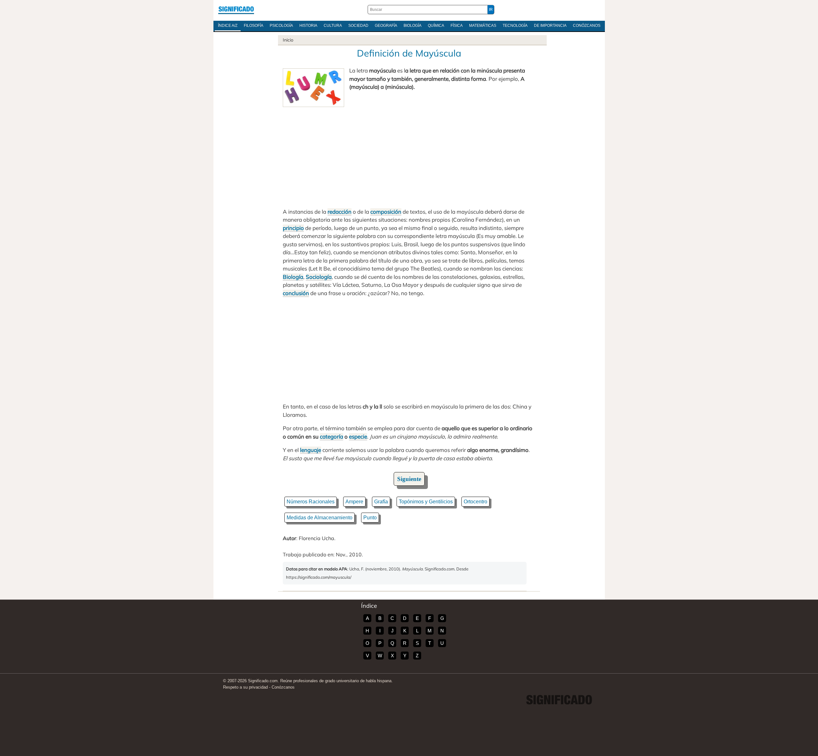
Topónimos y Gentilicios (426, 501)
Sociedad (358, 25)
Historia (308, 25)
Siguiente (409, 479)
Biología (412, 25)
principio (293, 228)
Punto (370, 517)
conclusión (296, 293)
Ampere (354, 501)
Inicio (288, 40)
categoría (331, 436)
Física (457, 25)
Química (436, 25)
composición (385, 211)
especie (358, 436)
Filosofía (253, 25)
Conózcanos (586, 25)
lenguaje (310, 450)
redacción (339, 211)
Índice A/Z (227, 25)
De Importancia (550, 25)
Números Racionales (311, 501)
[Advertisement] (409, 155)
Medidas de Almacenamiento (319, 517)
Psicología (281, 25)
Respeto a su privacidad (245, 687)
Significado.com (236, 9)
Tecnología (515, 25)
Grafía (381, 501)
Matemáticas (482, 25)
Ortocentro (475, 501)
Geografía (386, 25)
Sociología (319, 276)
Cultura (333, 25)
